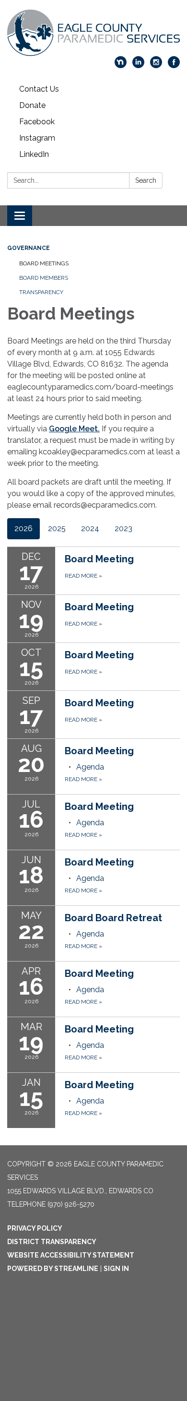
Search (145, 180)
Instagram (37, 137)
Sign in (116, 1268)
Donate (32, 105)
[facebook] (174, 65)
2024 (90, 528)
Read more (83, 779)
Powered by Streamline (52, 1268)
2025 (57, 528)
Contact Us (39, 89)
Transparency (41, 292)
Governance (28, 248)
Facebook (37, 121)
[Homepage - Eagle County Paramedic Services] (93, 33)
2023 (123, 528)
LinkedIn (34, 154)
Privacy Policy (34, 1228)
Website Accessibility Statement (70, 1255)
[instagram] (156, 65)
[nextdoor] (121, 65)
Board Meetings (44, 263)
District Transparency (51, 1242)
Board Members (43, 277)
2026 (23, 528)
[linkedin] (138, 65)
